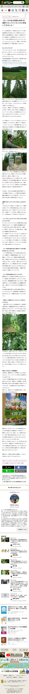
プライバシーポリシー (21, 675)
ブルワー (16, 6)
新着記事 (2, 6)
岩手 (19, 463)
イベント (5, 6)
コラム (20, 6)
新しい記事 (22, 650)
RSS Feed (21, 677)
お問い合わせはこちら (15, 487)
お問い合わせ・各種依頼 (12, 677)
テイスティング (9, 6)
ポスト (9, 467)
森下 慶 (15, 566)
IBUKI (4, 460)
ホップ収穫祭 (5, 463)
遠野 (22, 463)
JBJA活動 (24, 6)
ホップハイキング (22, 460)
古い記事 (5, 649)
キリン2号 (15, 460)
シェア (22, 467)
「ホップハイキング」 (10, 41)
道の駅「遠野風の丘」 (7, 178)
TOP (14, 649)
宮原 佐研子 (16, 598)
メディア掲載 (27, 6)
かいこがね (9, 460)
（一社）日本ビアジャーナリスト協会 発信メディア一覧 (14, 481)
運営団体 (5, 675)
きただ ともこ (14, 505)
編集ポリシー (12, 675)
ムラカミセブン (13, 463)
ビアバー (12, 6)
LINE (9, 471)
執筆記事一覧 (21, 529)
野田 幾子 (15, 555)
